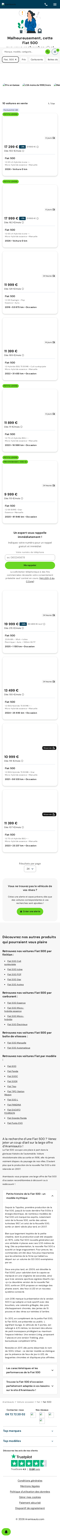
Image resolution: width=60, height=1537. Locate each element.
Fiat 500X (12, 1081)
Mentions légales (30, 1486)
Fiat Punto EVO (15, 1123)
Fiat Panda (12, 1071)
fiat (38, 1402)
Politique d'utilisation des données (30, 1491)
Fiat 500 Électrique (17, 1024)
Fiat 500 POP (14, 974)
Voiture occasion (25, 1402)
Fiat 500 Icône (15, 969)
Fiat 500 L (12, 1099)
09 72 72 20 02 (15, 1414)
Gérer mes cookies (30, 1497)
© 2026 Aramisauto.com (30, 1519)
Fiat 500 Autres (15, 984)
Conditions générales (30, 1480)
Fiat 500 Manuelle (16, 1042)
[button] (15, 59)
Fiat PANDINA (14, 1104)
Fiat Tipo (11, 1086)
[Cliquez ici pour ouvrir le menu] (55, 4)
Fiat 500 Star (14, 979)
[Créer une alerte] (6, 1531)
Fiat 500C (12, 1076)
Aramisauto (8, 1402)
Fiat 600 (11, 1066)
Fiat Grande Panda (17, 1118)
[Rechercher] (47, 51)
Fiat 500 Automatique (18, 1047)
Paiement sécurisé (30, 1502)
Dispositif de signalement (30, 1508)
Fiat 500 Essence (16, 1002)
